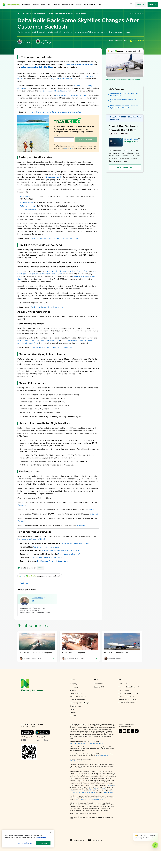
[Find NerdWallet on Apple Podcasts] (132, 731)
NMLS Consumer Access (78, 743)
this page (21, 505)
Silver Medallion (26, 196)
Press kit (73, 712)
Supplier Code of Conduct (129, 687)
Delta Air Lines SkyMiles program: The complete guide (54, 238)
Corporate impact (77, 693)
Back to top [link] (25, 583)
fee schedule (91, 792)
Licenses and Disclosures (95, 743)
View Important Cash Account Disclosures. (90, 799)
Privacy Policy (68, 148)
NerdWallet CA (97, 840)
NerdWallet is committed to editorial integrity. (124, 79)
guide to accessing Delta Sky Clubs (37, 67)
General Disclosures (79, 792)
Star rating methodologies (80, 703)
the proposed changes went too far (70, 95)
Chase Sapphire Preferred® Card (75, 543)
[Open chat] (155, 845)
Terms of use (123, 684)
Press (72, 709)
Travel (25, 13)
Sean (37, 598)
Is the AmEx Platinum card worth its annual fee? (51, 347)
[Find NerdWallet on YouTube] (124, 731)
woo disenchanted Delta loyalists (53, 91)
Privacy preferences (126, 696)
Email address (59, 136)
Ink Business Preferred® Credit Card (52, 561)
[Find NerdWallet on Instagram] (128, 731)
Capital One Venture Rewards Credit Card (60, 550)
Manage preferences (25, 843)
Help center (98, 684)
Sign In (140, 4)
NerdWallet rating (131, 139)
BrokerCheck (108, 792)
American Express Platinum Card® (47, 557)
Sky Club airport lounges (62, 79)
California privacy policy (128, 693)
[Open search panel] (131, 4)
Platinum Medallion (28, 206)
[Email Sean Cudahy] (33, 601)
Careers (73, 690)
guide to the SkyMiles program (79, 64)
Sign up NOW (86, 140)
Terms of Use (75, 147)
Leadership (74, 687)
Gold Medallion (26, 202)
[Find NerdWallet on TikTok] (137, 731)
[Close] (158, 833)
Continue (43, 843)
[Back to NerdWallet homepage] (18, 13)
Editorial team (75, 706)
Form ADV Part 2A (103, 789)
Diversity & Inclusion (78, 696)
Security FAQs (99, 687)
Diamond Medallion (28, 209)
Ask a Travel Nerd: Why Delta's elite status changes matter (56, 112)
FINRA (110, 785)
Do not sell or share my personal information (128, 701)
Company (73, 684)
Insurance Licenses (102, 755)
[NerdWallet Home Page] (11, 4)
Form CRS (92, 789)
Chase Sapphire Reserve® (69, 554)
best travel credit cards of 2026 (31, 539)
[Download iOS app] (27, 732)
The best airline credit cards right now (47, 307)
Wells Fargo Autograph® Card (46, 547)
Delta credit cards (53, 177)
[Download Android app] (42, 732)
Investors (73, 715)
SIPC (114, 785)
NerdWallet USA (78, 840)
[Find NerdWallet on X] (120, 731)
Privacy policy (124, 690)
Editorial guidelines (77, 700)
